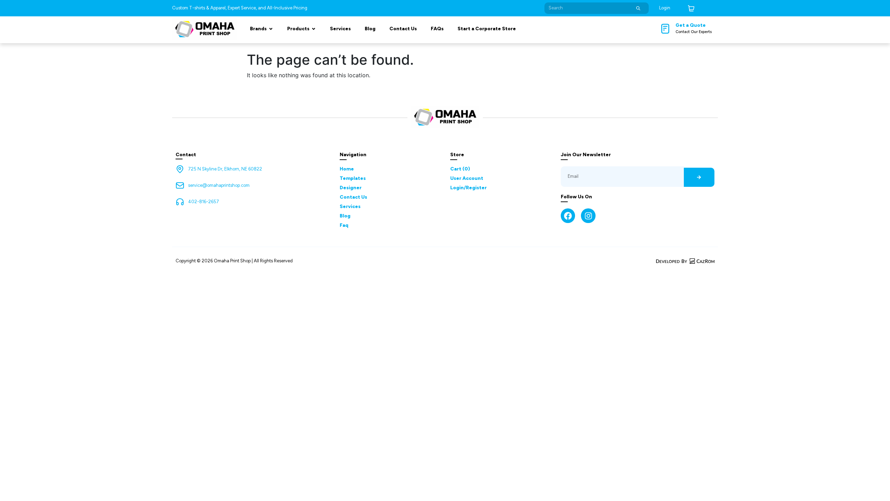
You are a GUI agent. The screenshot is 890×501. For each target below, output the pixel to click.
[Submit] (638, 8)
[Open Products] (313, 28)
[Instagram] (588, 215)
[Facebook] (568, 215)
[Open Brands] (270, 28)
